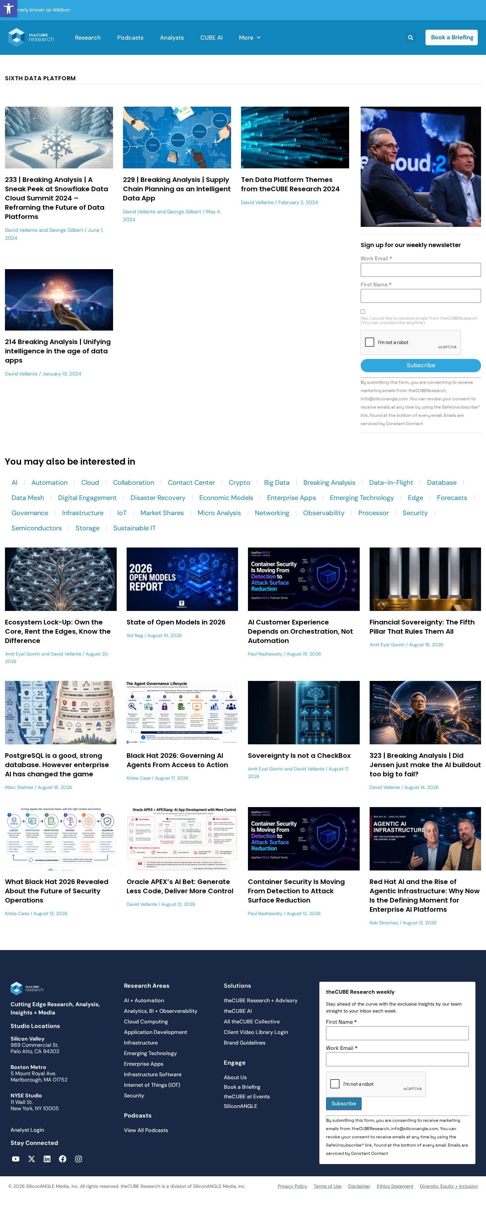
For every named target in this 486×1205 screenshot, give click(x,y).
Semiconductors (37, 528)
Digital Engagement (87, 497)
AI (15, 482)
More (246, 38)
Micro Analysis (219, 513)
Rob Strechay (384, 923)
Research (88, 38)
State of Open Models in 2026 (176, 622)
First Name (376, 284)
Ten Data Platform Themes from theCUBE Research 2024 (290, 184)
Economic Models (226, 497)
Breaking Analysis (329, 482)
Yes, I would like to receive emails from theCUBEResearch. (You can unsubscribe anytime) (419, 320)
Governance (30, 513)
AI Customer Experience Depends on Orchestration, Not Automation (300, 631)
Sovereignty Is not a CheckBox (299, 755)
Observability (323, 513)
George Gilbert (66, 230)
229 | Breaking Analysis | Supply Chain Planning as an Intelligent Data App (177, 189)
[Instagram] (78, 1159)
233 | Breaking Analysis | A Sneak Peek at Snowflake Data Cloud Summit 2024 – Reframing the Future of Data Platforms (56, 198)
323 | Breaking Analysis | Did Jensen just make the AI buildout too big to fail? (425, 765)
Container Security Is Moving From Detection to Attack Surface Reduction (296, 891)
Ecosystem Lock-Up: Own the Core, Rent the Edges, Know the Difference (58, 631)
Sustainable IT (134, 528)
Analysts (172, 38)
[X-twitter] (31, 1159)
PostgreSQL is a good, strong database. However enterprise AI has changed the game (57, 765)
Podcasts (130, 38)
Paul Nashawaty (265, 654)
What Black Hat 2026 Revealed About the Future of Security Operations (56, 891)
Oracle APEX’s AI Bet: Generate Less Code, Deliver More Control (180, 886)
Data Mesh (28, 497)
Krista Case (139, 778)
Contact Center (191, 482)
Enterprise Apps (291, 497)
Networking (272, 513)
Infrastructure (82, 513)
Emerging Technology (362, 497)
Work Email (376, 258)
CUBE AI (211, 38)
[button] (8, 8)
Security (415, 513)
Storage (88, 528)
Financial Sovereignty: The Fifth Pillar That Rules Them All (422, 627)
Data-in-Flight (391, 482)
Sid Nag (135, 635)
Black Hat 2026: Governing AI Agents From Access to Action (177, 760)
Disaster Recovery (158, 497)
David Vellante (21, 230)
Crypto (239, 482)
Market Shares (162, 513)
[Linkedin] (47, 1159)
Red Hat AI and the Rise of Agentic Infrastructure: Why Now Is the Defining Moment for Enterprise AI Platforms (425, 895)
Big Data (277, 482)
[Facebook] (62, 1159)
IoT (122, 513)
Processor (373, 513)
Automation (49, 482)
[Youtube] (15, 1159)
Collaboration (133, 482)
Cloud (90, 482)
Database (442, 482)
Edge (415, 497)
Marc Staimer (19, 787)
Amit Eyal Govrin (22, 654)
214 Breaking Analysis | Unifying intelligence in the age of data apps (58, 351)
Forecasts (452, 497)
